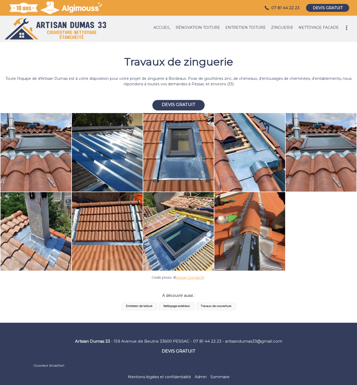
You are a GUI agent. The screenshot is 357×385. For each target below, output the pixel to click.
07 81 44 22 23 (207, 341)
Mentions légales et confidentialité (159, 377)
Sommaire (219, 377)
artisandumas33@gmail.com (253, 341)
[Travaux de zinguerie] (36, 152)
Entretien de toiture (139, 306)
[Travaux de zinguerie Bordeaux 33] (107, 152)
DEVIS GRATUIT (328, 7)
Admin (201, 377)
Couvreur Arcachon (48, 365)
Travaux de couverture (216, 306)
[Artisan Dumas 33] (55, 29)
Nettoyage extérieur (176, 306)
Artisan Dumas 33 (190, 278)
